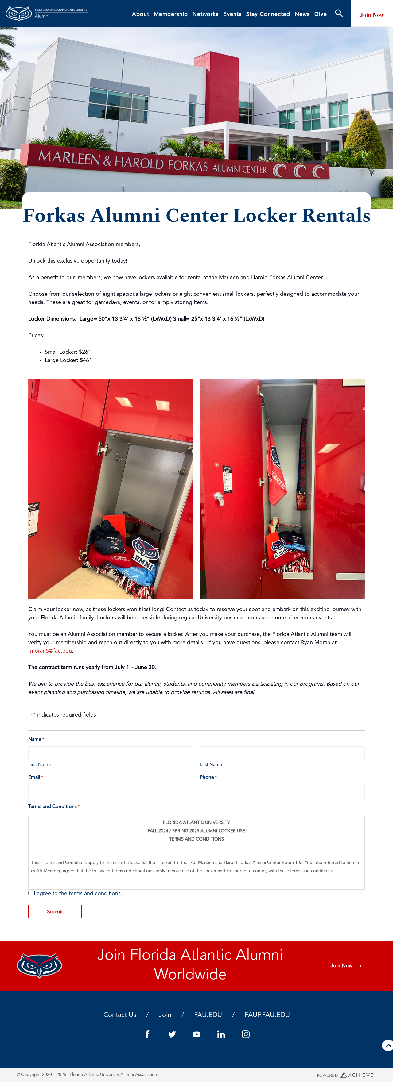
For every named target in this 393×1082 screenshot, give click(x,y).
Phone (208, 777)
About (140, 14)
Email (35, 777)
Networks (206, 14)
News (302, 14)
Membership (171, 14)
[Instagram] (245, 1034)
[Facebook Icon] (147, 1034)
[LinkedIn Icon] (221, 1034)
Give (320, 14)
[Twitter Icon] (172, 1034)
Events (232, 14)
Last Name (211, 765)
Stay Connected (268, 14)
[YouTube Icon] (196, 1034)
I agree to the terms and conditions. (78, 893)
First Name (39, 765)
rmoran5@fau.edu (50, 651)
